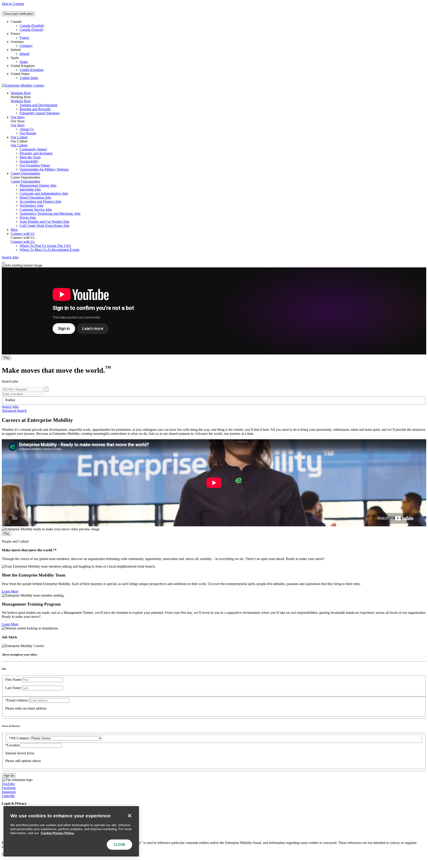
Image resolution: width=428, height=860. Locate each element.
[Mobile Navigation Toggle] (3, 262)
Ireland (24, 54)
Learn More (10, 591)
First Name (13, 679)
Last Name (13, 688)
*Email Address (16, 700)
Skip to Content (13, 4)
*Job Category (19, 738)
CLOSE (119, 844)
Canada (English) (32, 25)
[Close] (129, 815)
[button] (10, 406)
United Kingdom (31, 70)
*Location (13, 745)
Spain (24, 62)
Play (6, 357)
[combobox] (214, 400)
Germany (26, 46)
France (24, 38)
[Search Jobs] (46, 389)
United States (29, 78)
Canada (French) (31, 29)
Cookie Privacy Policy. (57, 833)
